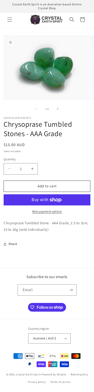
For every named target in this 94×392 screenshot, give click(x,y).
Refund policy (79, 374)
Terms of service (60, 382)
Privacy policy (37, 382)
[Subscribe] (71, 290)
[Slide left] (36, 109)
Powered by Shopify (53, 374)
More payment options (47, 211)
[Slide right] (57, 109)
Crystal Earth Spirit (28, 374)
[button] (9, 19)
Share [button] (12, 244)
